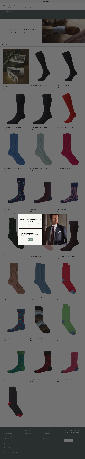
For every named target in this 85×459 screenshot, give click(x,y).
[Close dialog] (65, 215)
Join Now (30, 239)
